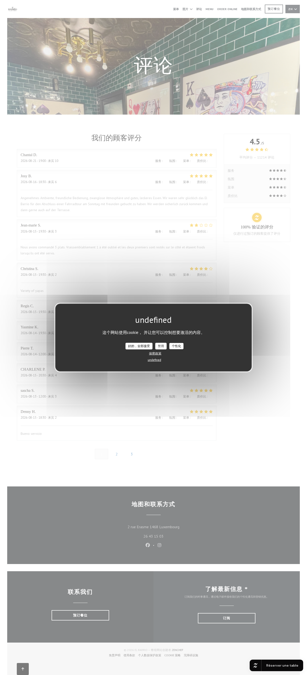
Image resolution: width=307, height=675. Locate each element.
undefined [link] (154, 360)
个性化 (176, 346)
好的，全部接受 (139, 346)
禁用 (161, 346)
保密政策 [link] (155, 353)
